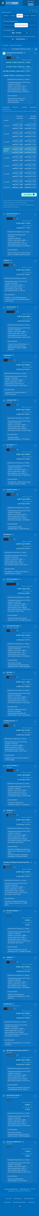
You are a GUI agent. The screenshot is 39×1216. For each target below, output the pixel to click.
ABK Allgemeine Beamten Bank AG (17, 1050)
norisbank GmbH (11, 400)
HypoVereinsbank (11, 489)
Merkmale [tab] (15, 107)
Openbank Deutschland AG (14, 53)
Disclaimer (7, 1202)
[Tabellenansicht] (25, 4)
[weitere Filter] (31, 11)
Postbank (6, 260)
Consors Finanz (11, 307)
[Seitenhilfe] (36, 4)
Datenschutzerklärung (19, 1202)
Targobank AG (7, 355)
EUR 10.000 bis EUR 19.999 (21, 25)
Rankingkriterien (24, 1189)
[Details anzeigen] (35, 53)
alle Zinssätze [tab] (6, 107)
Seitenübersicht (29, 1198)
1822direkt (9, 810)
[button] (19, 78)
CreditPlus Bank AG (9, 721)
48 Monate (26, 15)
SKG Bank (9, 672)
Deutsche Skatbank (12, 579)
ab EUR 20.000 (32, 25)
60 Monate (33, 15)
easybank (9, 957)
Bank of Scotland (11, 765)
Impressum (31, 1202)
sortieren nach (6, 49)
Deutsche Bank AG (12, 214)
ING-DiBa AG (10, 445)
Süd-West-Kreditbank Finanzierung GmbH (16, 862)
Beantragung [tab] (33, 107)
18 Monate (6, 15)
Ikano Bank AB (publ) (12, 626)
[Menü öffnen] (2, 3)
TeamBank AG (7, 1004)
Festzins (9, 915)
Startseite (8, 1198)
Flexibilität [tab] (24, 107)
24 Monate (12, 15)
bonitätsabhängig (11, 57)
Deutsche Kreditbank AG (14, 1142)
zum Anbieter (29, 194)
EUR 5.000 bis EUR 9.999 (8, 25)
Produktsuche (18, 1198)
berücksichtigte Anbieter (11, 1189)
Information (30, 1)
